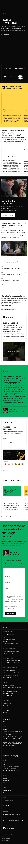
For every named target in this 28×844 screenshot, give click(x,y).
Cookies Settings (5, 838)
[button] (20, 470)
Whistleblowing (5, 840)
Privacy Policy (4, 836)
